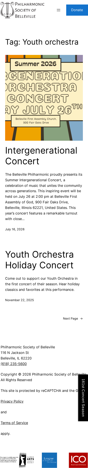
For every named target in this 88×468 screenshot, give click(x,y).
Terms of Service (14, 423)
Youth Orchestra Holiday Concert (39, 259)
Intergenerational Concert (41, 155)
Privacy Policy (12, 401)
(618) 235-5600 (14, 364)
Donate (77, 10)
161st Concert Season (83, 398)
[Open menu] (58, 10)
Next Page (73, 318)
